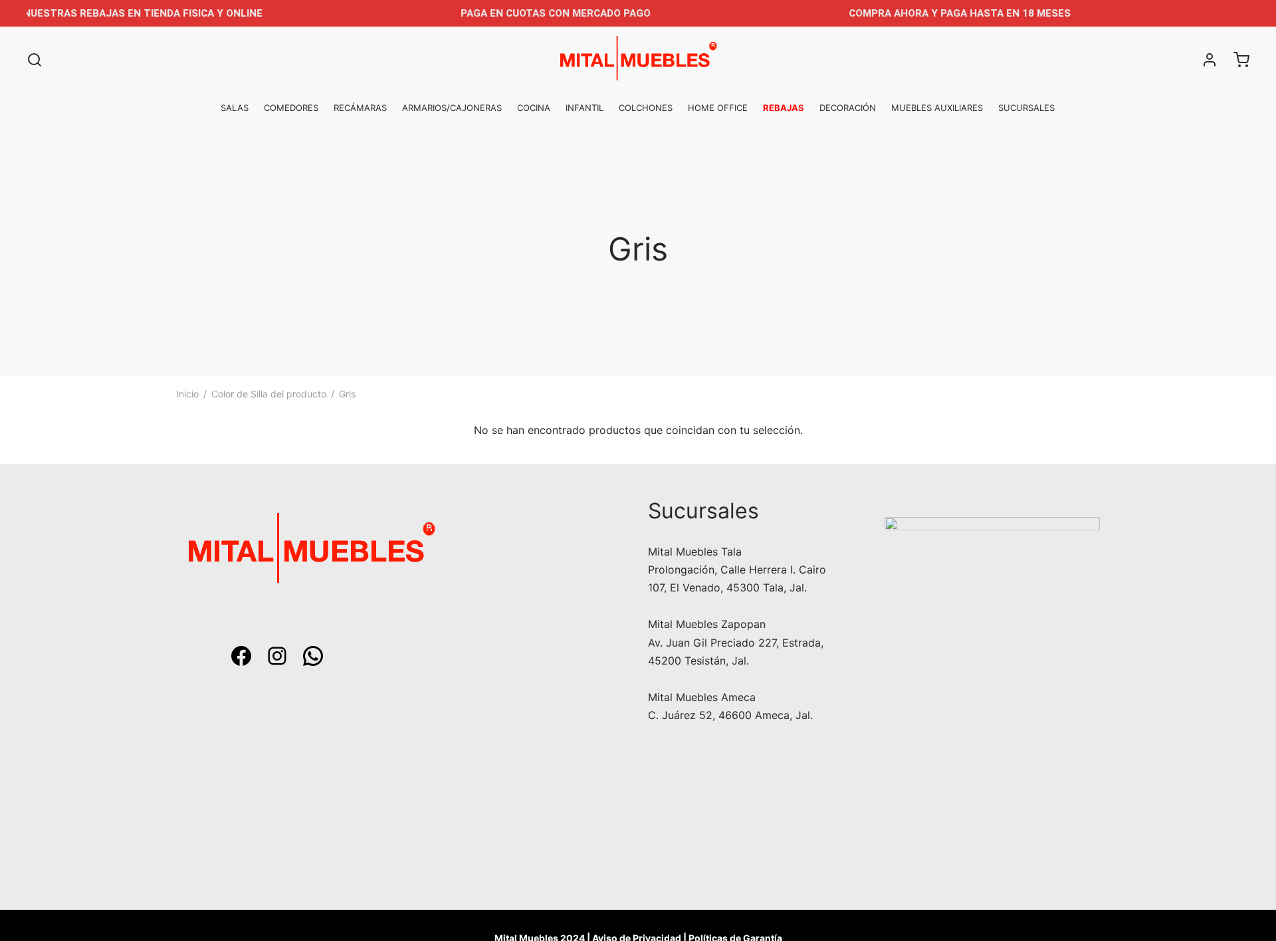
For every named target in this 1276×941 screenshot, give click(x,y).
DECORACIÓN (847, 107)
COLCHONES (646, 107)
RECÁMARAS (360, 107)
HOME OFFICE (718, 107)
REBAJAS (783, 107)
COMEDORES (291, 107)
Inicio (187, 393)
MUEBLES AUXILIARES (937, 107)
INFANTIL (584, 107)
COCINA (533, 107)
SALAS (235, 107)
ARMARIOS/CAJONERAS (452, 107)
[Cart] (1241, 60)
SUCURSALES (1026, 107)
